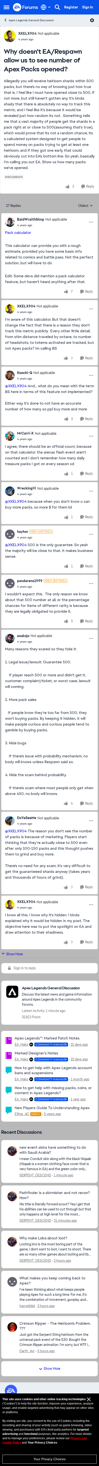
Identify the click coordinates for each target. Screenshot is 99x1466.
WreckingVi (26, 488)
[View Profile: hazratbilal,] (12, 1282)
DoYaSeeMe (26, 818)
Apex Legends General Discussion (31, 20)
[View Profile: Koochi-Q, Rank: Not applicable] (10, 375)
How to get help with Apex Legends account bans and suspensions (53, 1070)
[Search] (57, 7)
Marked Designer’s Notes (36, 1053)
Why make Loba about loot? (43, 1238)
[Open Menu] (92, 20)
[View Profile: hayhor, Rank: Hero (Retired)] (10, 534)
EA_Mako (21, 1044)
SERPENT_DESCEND (35, 1175)
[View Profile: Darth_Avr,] (12, 1327)
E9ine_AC (22, 1114)
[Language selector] (46, 7)
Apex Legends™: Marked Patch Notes (47, 1038)
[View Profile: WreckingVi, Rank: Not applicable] (10, 491)
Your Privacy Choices (49, 1459)
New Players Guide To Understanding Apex (52, 1107)
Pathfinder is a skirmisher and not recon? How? (54, 1195)
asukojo (23, 636)
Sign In (87, 7)
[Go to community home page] (25, 7)
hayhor (22, 531)
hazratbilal (27, 1306)
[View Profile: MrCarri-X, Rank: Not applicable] (10, 436)
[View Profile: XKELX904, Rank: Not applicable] (10, 36)
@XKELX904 (16, 385)
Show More (14, 954)
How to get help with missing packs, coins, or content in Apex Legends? (53, 1090)
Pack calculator (18, 232)
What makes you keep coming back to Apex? (52, 1281)
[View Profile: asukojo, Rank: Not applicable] (10, 638)
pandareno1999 (30, 581)
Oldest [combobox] (85, 206)
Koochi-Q (24, 373)
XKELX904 (27, 33)
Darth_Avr (27, 1351)
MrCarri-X (25, 433)
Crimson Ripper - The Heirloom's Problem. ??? (55, 1326)
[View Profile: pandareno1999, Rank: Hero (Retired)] (10, 583)
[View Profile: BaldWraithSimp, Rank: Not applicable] (10, 222)
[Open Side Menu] (6, 7)
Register (71, 7)
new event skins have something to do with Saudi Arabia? (52, 1150)
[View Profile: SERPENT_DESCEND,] (12, 1151)
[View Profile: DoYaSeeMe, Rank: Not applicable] (10, 821)
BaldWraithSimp (30, 219)
